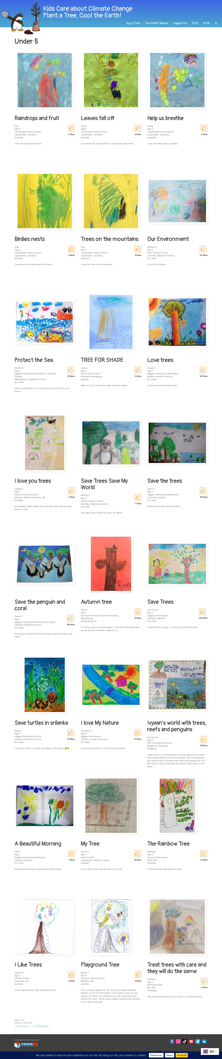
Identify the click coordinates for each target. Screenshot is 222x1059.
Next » (46, 1026)
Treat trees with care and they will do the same (176, 968)
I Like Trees (28, 964)
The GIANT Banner (157, 23)
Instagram (178, 1041)
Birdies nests (29, 239)
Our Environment (168, 239)
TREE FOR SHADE (102, 360)
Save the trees (164, 481)
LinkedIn (204, 1041)
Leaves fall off (97, 118)
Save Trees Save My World (104, 484)
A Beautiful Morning (37, 843)
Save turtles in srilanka (41, 723)
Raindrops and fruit (36, 118)
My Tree (90, 843)
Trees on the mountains (109, 239)
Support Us (180, 23)
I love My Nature (100, 723)
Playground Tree (100, 964)
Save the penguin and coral (39, 605)
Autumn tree (96, 602)
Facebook (171, 1041)
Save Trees (160, 602)
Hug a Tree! (133, 23)
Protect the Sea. (34, 360)
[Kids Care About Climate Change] (90, 18)
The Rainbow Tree (168, 843)
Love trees (160, 360)
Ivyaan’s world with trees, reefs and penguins (176, 726)
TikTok (184, 1041)
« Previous (20, 1026)
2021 (195, 23)
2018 (206, 23)
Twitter (197, 1041)
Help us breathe (165, 118)
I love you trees (32, 481)
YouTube (191, 1041)
